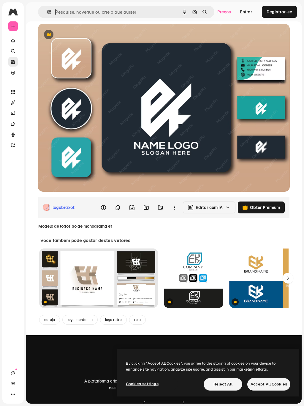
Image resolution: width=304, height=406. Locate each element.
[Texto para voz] (13, 134)
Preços (224, 12)
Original (76, 35)
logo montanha (80, 319)
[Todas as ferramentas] (13, 92)
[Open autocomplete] (46, 12)
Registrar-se (279, 12)
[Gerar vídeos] (13, 124)
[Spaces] (13, 102)
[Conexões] (13, 372)
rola (137, 319)
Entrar (246, 12)
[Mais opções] (174, 207)
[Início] (13, 40)
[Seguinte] (288, 278)
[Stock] (13, 62)
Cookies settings (142, 383)
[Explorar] (13, 72)
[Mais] (13, 394)
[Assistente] (13, 145)
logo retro (113, 319)
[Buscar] (13, 51)
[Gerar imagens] (13, 113)
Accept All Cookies (269, 384)
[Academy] (13, 383)
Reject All (222, 384)
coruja (49, 319)
